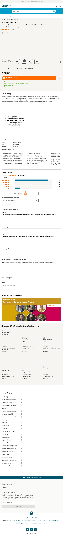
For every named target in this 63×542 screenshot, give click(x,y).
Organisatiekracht (27, 376)
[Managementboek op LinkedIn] (27, 529)
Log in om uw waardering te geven (10, 197)
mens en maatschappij (8, 431)
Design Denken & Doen (29, 348)
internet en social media (9, 417)
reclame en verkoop (8, 457)
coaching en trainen (8, 402)
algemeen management (9, 399)
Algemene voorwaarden (24, 520)
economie (5, 408)
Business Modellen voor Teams (52, 348)
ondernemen (6, 437)
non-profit (5, 434)
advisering (5, 397)
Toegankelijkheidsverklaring (23, 523)
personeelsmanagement (9, 446)
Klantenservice (7, 484)
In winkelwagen (12, 78)
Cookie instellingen (53, 520)
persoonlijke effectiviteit (9, 448)
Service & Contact (36, 523)
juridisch (4, 423)
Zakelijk (4, 488)
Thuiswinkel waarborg (11, 520)
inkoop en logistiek (7, 414)
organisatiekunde (7, 440)
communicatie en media (9, 405)
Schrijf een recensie (9, 200)
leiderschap (5, 425)
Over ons (45, 523)
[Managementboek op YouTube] (31, 529)
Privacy (39, 520)
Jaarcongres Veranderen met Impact (18, 302)
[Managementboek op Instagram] (35, 529)
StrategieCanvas (48, 376)
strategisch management (9, 460)
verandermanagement (8, 463)
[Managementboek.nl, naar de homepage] (6, 7)
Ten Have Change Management (10, 20)
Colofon (34, 520)
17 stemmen (12, 29)
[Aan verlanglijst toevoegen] (59, 78)
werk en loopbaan (7, 466)
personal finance (7, 443)
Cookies (45, 520)
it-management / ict (8, 420)
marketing (5, 428)
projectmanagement (8, 451)
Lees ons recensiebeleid (8, 204)
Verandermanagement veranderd (8, 348)
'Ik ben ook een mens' (8, 376)
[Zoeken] (54, 11)
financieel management (9, 411)
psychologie (5, 454)
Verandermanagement (8, 16)
